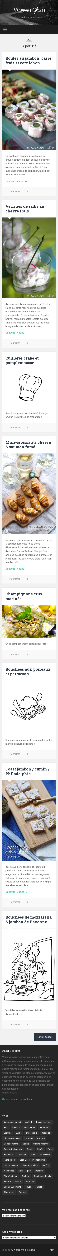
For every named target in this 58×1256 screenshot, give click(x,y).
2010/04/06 (14, 754)
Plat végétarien (10, 1176)
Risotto (7, 1181)
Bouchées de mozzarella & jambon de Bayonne (28, 919)
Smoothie (30, 1181)
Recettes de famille (42, 1176)
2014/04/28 (14, 191)
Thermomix (9, 1192)
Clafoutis (28, 1138)
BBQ (6, 1127)
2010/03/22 (14, 902)
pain (29, 1171)
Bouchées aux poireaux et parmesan (28, 672)
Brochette (44, 1127)
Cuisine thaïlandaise (13, 1149)
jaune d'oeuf (9, 1160)
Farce (50, 1149)
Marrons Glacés (29, 10)
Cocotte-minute (11, 1144)
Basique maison (43, 1122)
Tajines (39, 1187)
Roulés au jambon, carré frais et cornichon (28, 61)
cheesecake (31, 1133)
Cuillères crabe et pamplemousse (22, 360)
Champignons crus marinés (23, 596)
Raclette (25, 1176)
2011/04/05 (14, 654)
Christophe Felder (12, 1138)
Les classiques (11, 1165)
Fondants (8, 1154)
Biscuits (16, 1127)
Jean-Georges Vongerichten (32, 1160)
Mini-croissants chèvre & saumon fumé (28, 445)
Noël (21, 1171)
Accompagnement (12, 1122)
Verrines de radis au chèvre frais (24, 209)
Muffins (46, 1165)
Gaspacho (22, 1154)
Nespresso (9, 1171)
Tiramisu (23, 1192)
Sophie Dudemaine (12, 1187)
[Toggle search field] (53, 29)
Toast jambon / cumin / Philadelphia (27, 771)
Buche (19, 1133)
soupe (28, 1187)
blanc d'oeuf (30, 1127)
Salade (18, 1181)
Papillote (39, 1171)
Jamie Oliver (44, 1154)
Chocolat (45, 1133)
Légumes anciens (30, 1165)
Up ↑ (53, 1250)
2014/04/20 (14, 343)
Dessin (30, 1149)
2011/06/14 (14, 579)
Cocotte (41, 1138)
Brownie (7, 1133)
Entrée (40, 1149)
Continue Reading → (16, 181)
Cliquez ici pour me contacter (17, 1099)
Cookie (26, 1144)
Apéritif (28, 1122)
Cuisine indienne (40, 1144)
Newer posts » (45, 1037)
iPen (33, 1154)
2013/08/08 (14, 427)
